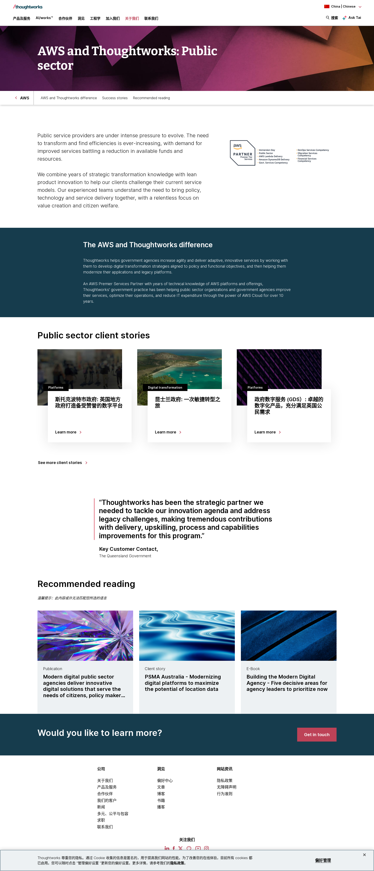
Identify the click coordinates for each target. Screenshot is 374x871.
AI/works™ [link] (44, 18)
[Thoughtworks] (27, 5)
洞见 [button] (81, 18)
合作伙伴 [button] (65, 18)
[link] (317, 735)
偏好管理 (323, 860)
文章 (161, 787)
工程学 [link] (95, 18)
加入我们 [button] (113, 18)
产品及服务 (107, 787)
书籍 (161, 800)
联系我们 (105, 827)
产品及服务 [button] (21, 18)
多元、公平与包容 (112, 813)
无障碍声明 (226, 787)
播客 (161, 807)
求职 (101, 820)
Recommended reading (151, 98)
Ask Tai (354, 17)
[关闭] (364, 855)
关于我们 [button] (132, 18)
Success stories (115, 98)
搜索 (334, 18)
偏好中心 (165, 780)
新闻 (101, 807)
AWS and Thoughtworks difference (69, 98)
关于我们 (105, 780)
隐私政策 (224, 780)
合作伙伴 (105, 794)
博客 (161, 794)
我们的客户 (107, 800)
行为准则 (224, 794)
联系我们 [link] (151, 18)
